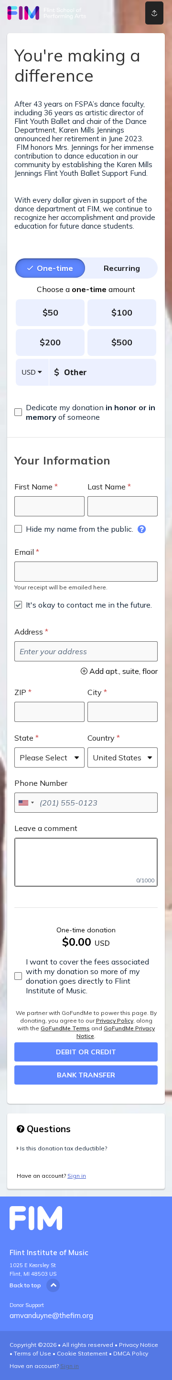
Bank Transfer (86, 1075)
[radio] (55, 268)
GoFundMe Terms (65, 1028)
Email (24, 552)
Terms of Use (32, 1353)
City (94, 692)
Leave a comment (45, 828)
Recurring (122, 268)
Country (101, 738)
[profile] (124, 13)
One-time (55, 268)
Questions (47, 1129)
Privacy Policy (114, 1020)
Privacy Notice (138, 1344)
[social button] (154, 12)
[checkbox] (86, 412)
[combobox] (26, 802)
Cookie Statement (82, 1353)
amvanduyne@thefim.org (51, 1315)
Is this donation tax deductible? (63, 1148)
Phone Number (40, 783)
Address (28, 631)
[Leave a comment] (86, 862)
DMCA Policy (130, 1353)
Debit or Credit (86, 1052)
